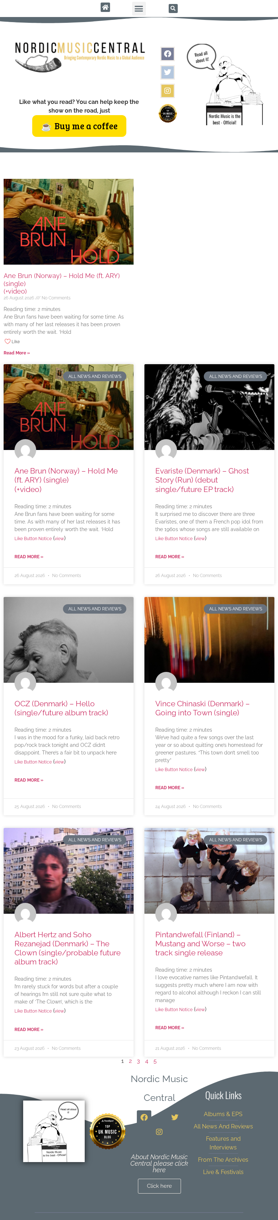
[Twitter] (167, 72)
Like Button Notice (33, 538)
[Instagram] (167, 91)
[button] (139, 9)
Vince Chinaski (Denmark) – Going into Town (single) (202, 708)
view (59, 538)
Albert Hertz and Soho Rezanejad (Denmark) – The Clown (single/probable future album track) (67, 948)
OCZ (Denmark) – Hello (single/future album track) (61, 708)
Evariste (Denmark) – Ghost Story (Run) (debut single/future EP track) (202, 479)
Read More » (17, 353)
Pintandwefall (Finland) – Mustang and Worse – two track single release (200, 943)
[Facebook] (167, 54)
